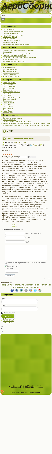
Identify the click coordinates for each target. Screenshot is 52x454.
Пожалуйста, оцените (10, 157)
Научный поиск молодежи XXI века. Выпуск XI (18, 50)
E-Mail (28, 238)
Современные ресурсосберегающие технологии (20, 57)
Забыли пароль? (9, 319)
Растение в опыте (9, 120)
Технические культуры (10, 42)
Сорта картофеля (9, 86)
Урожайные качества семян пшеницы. (16, 44)
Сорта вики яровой (9, 99)
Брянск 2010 (7, 52)
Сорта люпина (8, 108)
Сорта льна (7, 95)
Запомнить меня (9, 313)
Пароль (4, 305)
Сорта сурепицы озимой (11, 92)
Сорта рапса (7, 101)
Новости (17, 142)
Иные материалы (9, 29)
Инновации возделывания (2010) (14, 61)
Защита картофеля (9, 75)
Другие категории (9, 67)
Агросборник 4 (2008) (10, 59)
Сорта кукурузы (8, 84)
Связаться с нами (33, 385)
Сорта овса (7, 104)
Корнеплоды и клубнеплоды (13, 35)
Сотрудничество (18, 385)
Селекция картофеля (10, 69)
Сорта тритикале (9, 88)
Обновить (9, 268)
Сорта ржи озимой (9, 83)
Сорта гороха (7, 112)
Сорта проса (7, 94)
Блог (24, 142)
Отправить (10, 276)
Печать (36, 145)
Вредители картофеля (11, 76)
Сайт (28, 242)
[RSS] (2, 392)
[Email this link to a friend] (41, 145)
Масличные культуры (10, 33)
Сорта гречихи (8, 110)
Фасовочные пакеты (20, 138)
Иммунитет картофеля (11, 73)
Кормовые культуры (10, 37)
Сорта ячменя (8, 90)
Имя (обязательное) (33, 233)
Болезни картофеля (10, 71)
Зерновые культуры (10, 38)
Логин (3, 298)
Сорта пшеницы (8, 103)
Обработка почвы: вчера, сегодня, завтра (17, 122)
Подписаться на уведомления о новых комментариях (26, 263)
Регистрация (7, 323)
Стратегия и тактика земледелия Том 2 (16, 54)
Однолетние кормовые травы (13, 31)
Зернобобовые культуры (11, 40)
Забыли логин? (8, 321)
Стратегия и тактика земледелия (14, 56)
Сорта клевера (8, 106)
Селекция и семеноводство (12, 118)
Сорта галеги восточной (11, 97)
